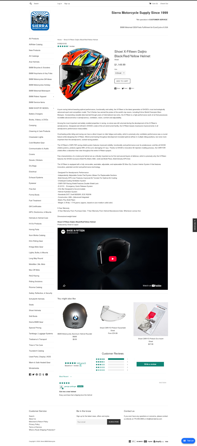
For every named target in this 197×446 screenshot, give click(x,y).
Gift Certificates (35, 206)
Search (31, 416)
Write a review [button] (150, 364)
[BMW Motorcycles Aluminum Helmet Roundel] (74, 316)
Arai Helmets (34, 61)
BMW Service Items (37, 102)
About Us (32, 419)
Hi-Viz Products (35, 223)
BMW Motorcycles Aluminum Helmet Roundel (75, 334)
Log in (59, 3)
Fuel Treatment (35, 200)
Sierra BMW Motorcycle (48, 441)
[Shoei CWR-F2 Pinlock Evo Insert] (150, 319)
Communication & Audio (39, 148)
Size (115, 69)
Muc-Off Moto (34, 270)
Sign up (67, 3)
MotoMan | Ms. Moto (37, 264)
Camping (32, 125)
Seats (31, 304)
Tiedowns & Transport (38, 339)
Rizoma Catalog (35, 287)
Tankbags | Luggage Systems (41, 333)
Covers (32, 154)
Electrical (32, 171)
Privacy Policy (34, 424)
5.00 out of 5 (81, 363)
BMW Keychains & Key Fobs (40, 73)
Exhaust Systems (36, 177)
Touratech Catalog (36, 350)
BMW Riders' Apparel (41, 96)
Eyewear (32, 183)
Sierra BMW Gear (36, 322)
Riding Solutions (35, 281)
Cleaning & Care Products (39, 131)
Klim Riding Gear (36, 241)
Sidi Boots (33, 316)
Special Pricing (35, 327)
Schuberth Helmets (36, 298)
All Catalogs (34, 56)
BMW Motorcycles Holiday (39, 85)
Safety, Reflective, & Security (40, 293)
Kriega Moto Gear (36, 246)
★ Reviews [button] (195, 225)
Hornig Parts (34, 229)
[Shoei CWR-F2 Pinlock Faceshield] (112, 313)
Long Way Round (36, 258)
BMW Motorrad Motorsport (39, 90)
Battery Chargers (36, 113)
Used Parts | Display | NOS (40, 356)
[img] (64, 383)
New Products (34, 50)
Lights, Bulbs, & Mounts (38, 252)
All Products (34, 38)
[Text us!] (188, 441)
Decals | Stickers (36, 160)
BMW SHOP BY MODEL (41, 108)
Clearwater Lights (36, 137)
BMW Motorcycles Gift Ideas (40, 79)
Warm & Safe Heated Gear (39, 362)
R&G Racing (34, 275)
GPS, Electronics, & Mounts (40, 212)
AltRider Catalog (35, 44)
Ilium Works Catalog (37, 235)
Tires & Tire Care (36, 345)
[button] (62, 46)
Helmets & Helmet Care (38, 218)
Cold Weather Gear (37, 142)
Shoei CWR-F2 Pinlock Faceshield (113, 327)
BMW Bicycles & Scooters (39, 67)
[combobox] (45, 3)
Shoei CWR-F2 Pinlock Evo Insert (150, 338)
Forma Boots (34, 194)
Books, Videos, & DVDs (38, 119)
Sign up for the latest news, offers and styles (92, 416)
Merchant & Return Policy (38, 421)
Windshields (34, 368)
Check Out (164, 3)
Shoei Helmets (35, 310)
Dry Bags (32, 165)
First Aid (32, 189)
